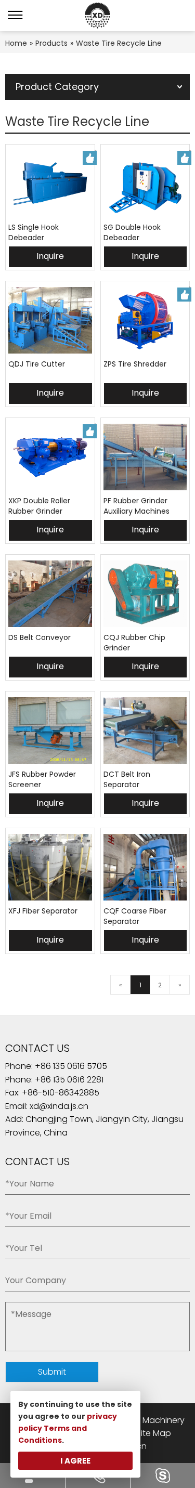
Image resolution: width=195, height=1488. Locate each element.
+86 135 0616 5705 (73, 1066)
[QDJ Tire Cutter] (50, 320)
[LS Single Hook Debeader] (50, 183)
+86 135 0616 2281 (69, 1080)
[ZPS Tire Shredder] (145, 320)
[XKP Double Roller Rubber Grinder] (50, 457)
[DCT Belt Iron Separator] (145, 730)
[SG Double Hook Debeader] (145, 183)
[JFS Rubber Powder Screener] (50, 730)
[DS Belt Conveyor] (50, 593)
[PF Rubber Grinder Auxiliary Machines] (145, 457)
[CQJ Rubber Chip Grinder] (145, 593)
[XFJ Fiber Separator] (50, 867)
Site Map (153, 1433)
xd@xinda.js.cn (59, 1106)
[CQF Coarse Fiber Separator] (145, 867)
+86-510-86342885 (60, 1093)
